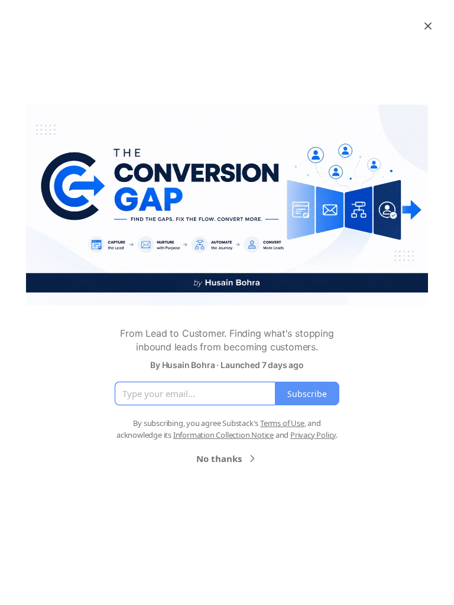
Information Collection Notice (223, 435)
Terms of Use (282, 423)
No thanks (219, 458)
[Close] (428, 26)
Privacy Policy (313, 435)
